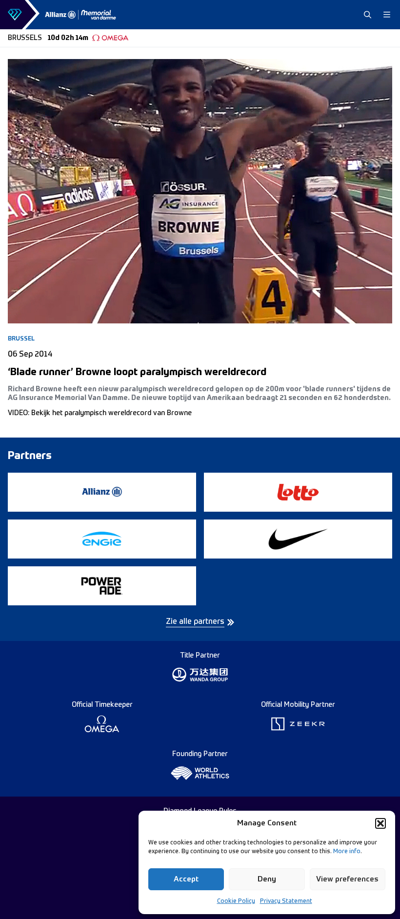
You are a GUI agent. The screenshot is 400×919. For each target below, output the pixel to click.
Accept (186, 879)
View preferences (347, 879)
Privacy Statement (286, 901)
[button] (380, 823)
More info (346, 852)
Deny (267, 879)
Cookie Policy (236, 901)
